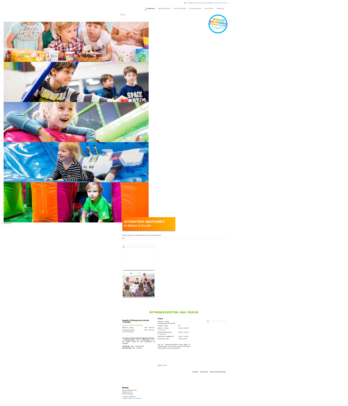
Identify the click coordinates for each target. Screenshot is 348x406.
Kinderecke (220, 8)
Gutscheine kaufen (195, 8)
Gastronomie (209, 8)
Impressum (204, 372)
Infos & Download (180, 8)
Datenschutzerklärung (218, 372)
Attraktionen (150, 8)
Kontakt (195, 372)
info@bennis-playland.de (134, 398)
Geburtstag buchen (164, 8)
